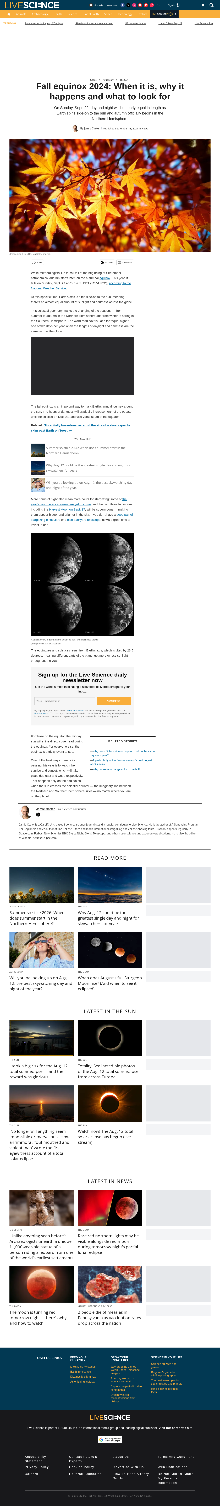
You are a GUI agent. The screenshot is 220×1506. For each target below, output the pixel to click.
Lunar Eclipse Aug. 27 (170, 23)
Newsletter (127, 262)
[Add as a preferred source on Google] (110, 1439)
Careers (31, 1474)
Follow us (109, 262)
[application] (82, 366)
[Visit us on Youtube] (140, 5)
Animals (21, 14)
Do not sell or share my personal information (176, 1478)
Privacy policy (37, 1467)
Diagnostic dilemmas (83, 1376)
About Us (121, 1456)
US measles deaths (135, 23)
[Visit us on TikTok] (152, 5)
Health (57, 14)
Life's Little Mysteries (83, 1366)
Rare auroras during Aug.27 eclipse (44, 23)
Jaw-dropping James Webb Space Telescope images (125, 1370)
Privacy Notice (41, 713)
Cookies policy (81, 1467)
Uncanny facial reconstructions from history (123, 1398)
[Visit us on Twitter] (128, 5)
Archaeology (40, 14)
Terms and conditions (176, 1456)
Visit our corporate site (175, 1428)
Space (108, 14)
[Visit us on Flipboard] (146, 5)
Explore (142, 14)
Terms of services (75, 710)
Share (39, 262)
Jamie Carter (92, 128)
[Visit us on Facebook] (122, 5)
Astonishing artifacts (82, 1381)
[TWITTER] (39, 814)
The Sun (124, 80)
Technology (125, 14)
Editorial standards (85, 1474)
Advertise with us (128, 1467)
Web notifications (173, 1467)
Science (72, 14)
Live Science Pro (204, 23)
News (145, 128)
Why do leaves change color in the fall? (116, 769)
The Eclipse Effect (68, 829)
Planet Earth (91, 14)
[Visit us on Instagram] (134, 5)
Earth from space (80, 1371)
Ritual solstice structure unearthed (94, 23)
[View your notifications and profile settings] (203, 5)
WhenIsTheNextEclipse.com (39, 838)
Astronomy (108, 80)
